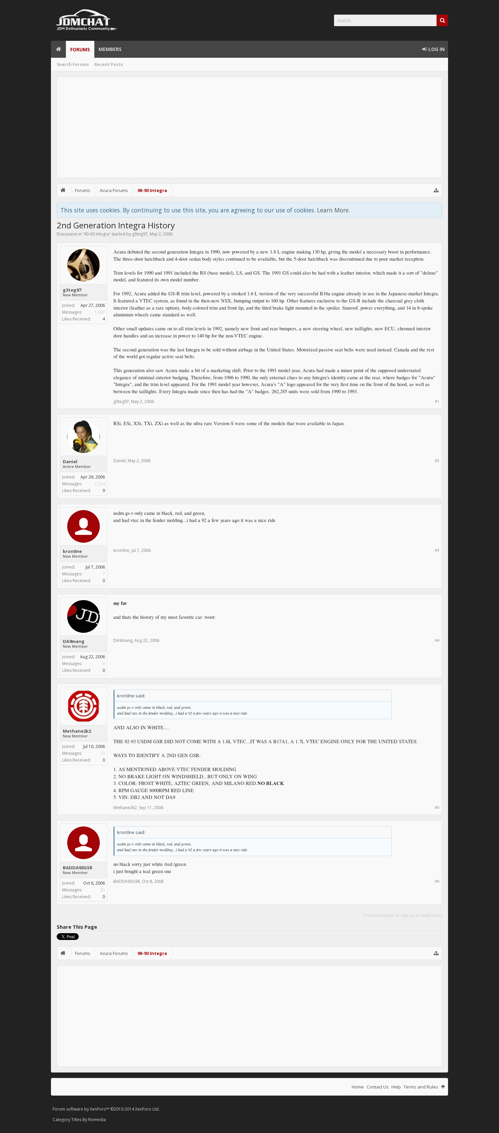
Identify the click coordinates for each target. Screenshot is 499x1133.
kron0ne (72, 551)
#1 (437, 401)
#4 (437, 640)
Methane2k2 (77, 731)
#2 (437, 460)
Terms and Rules (421, 1087)
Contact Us (378, 1087)
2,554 (99, 484)
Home (58, 49)
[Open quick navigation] (436, 190)
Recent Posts (108, 64)
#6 (437, 881)
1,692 (99, 312)
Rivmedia (97, 1119)
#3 (437, 550)
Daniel (70, 461)
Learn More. (333, 210)
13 (102, 753)
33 (102, 890)
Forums (80, 49)
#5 (437, 807)
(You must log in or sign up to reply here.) (402, 915)
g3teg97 (140, 234)
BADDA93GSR (77, 867)
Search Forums (73, 64)
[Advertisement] (249, 127)
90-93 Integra (96, 234)
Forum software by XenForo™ (106, 1109)
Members (110, 49)
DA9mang (74, 641)
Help (396, 1087)
